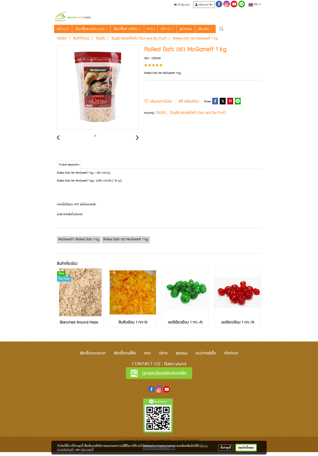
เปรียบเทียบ (191, 101)
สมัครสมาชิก (205, 4)
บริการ (165, 29)
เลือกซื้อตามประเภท (90, 29)
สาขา (151, 29)
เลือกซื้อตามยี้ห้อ (125, 353)
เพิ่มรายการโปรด (160, 101)
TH (255, 4)
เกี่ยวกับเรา (231, 353)
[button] (222, 29)
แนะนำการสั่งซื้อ (206, 353)
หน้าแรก (63, 29)
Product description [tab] (69, 165)
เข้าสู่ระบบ (183, 4)
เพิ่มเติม (204, 29)
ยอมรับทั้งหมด (246, 447)
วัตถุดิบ (161, 113)
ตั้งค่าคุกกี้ (225, 447)
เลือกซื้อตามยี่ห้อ (125, 29)
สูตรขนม (185, 29)
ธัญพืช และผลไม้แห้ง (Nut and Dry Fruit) (198, 113)
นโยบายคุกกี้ (87, 449)
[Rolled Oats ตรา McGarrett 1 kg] (98, 88)
